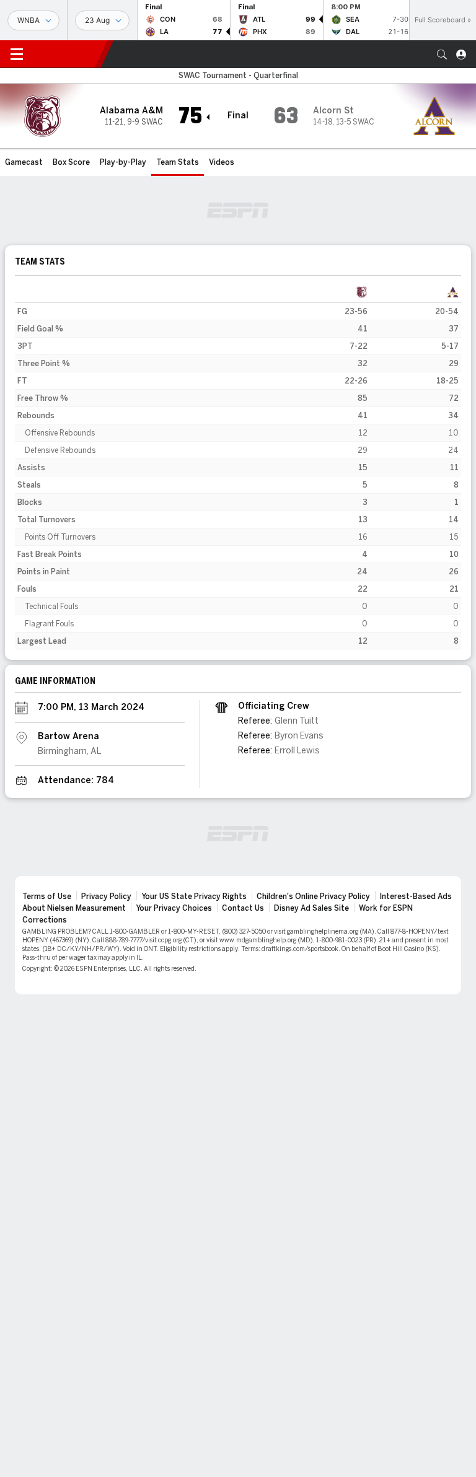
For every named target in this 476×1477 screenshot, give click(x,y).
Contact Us (243, 908)
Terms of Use (46, 896)
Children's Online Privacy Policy (313, 896)
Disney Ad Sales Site (311, 908)
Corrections (44, 920)
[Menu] (16, 54)
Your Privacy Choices (174, 908)
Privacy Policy (106, 896)
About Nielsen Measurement (74, 908)
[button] (442, 54)
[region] (238, 466)
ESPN (67, 54)
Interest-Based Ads (416, 896)
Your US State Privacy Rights (194, 896)
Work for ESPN (386, 908)
